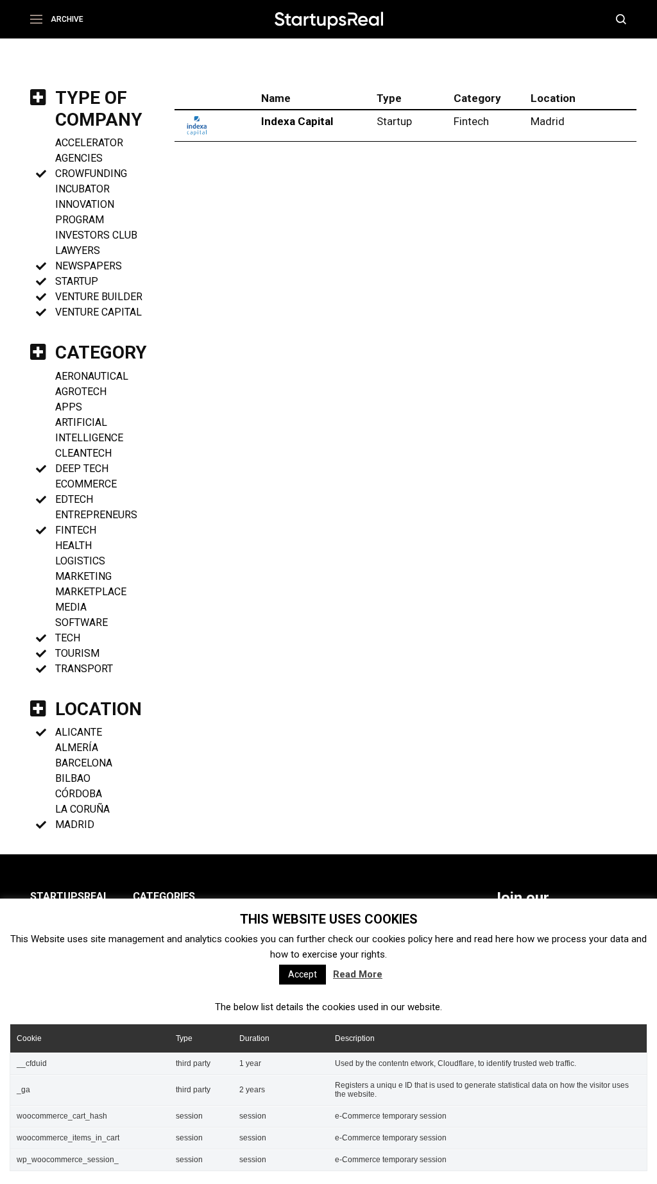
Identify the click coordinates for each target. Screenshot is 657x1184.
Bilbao (72, 778)
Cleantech (83, 453)
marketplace (90, 592)
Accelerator (89, 143)
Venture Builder (98, 297)
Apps (68, 407)
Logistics (80, 561)
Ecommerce (86, 484)
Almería (76, 747)
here (444, 939)
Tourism (77, 653)
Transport (84, 669)
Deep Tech (81, 468)
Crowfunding (91, 173)
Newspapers (88, 266)
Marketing (83, 576)
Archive (67, 19)
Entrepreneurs (96, 515)
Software (81, 622)
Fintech (75, 530)
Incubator (82, 189)
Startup (76, 281)
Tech (67, 638)
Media (71, 607)
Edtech (74, 499)
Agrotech (81, 391)
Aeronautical (91, 376)
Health (73, 545)
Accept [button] (302, 974)
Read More (357, 974)
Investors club (96, 235)
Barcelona (83, 763)
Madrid (74, 824)
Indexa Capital (297, 121)
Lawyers (77, 250)
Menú (40, 19)
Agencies (79, 158)
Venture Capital (98, 312)
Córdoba (78, 794)
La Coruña (82, 809)
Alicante (78, 732)
